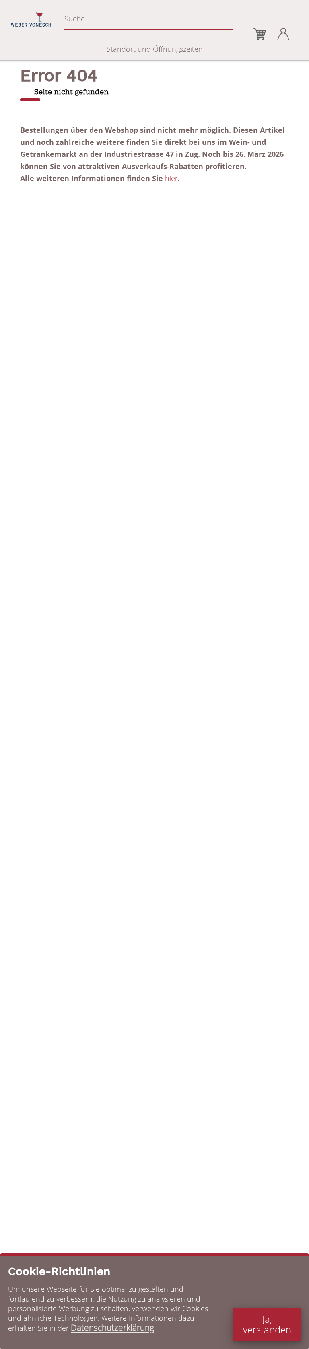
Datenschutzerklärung (112, 1327)
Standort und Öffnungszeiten (155, 49)
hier (171, 178)
